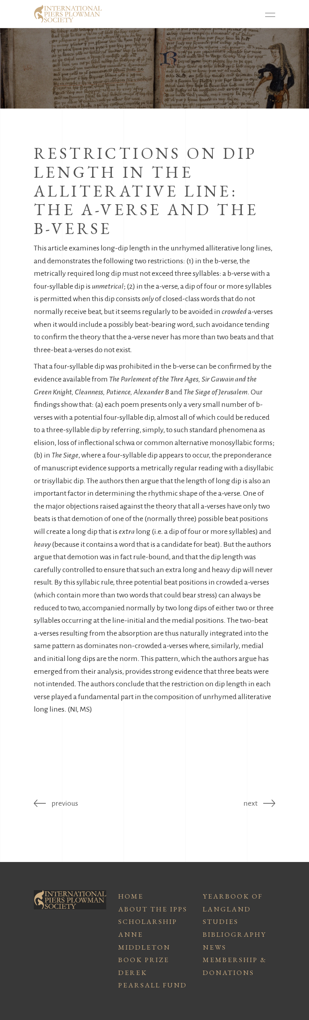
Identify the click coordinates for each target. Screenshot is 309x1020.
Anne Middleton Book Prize (144, 947)
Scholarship (147, 921)
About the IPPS (152, 909)
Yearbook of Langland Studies (233, 909)
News (215, 947)
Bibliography (234, 934)
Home (131, 896)
